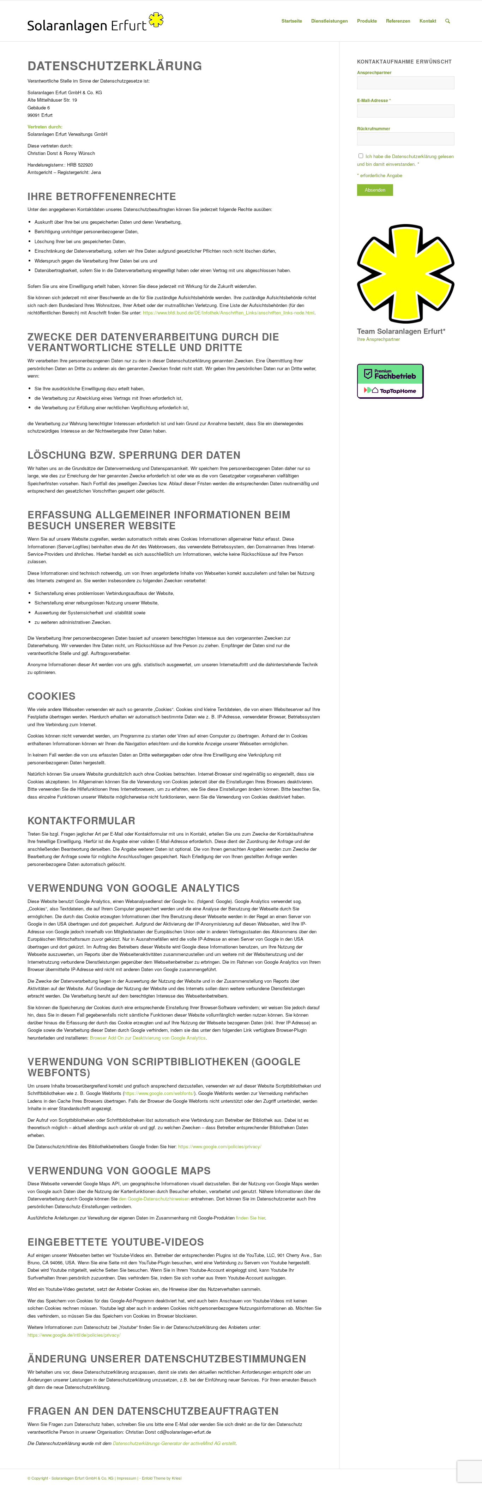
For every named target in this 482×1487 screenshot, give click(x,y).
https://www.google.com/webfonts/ (159, 1093)
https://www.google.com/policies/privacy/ (219, 1146)
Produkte (367, 20)
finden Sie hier (250, 1217)
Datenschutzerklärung (413, 156)
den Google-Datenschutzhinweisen (154, 1198)
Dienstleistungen (329, 20)
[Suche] (447, 20)
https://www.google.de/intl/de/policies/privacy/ (74, 1334)
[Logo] (95, 20)
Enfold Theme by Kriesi (161, 1478)
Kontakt (428, 20)
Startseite (292, 20)
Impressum (126, 1478)
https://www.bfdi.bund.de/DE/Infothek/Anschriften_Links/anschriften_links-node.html (228, 312)
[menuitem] (447, 20)
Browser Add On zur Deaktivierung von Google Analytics (148, 1037)
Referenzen (398, 20)
